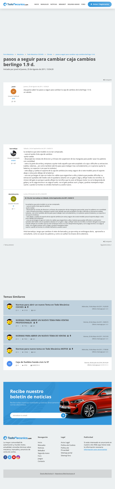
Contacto (41, 461)
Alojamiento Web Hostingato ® (65, 474)
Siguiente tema (106, 245)
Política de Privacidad (65, 449)
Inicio (36, 4)
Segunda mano (74, 4)
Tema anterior (9, 245)
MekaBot (62, 4)
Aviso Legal (65, 442)
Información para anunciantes (95, 449)
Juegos (40, 458)
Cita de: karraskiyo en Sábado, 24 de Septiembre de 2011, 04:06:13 (50, 198)
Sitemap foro (66, 455)
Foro (83, 4)
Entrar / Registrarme (101, 4)
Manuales (45, 4)
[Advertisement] (57, 31)
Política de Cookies (68, 445)
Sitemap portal (66, 453)
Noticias (53, 4)
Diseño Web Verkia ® (47, 474)
